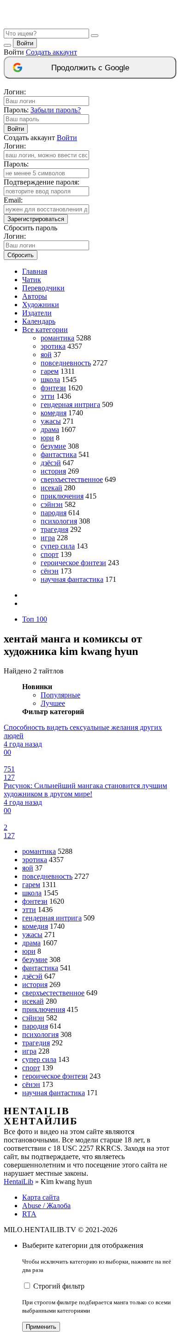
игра (48, 538)
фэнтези (53, 388)
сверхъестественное (72, 479)
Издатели (37, 313)
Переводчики (43, 288)
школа (50, 379)
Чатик (31, 280)
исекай (51, 488)
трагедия (54, 529)
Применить (41, 1326)
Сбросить (20, 255)
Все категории (45, 329)
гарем (50, 371)
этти (47, 396)
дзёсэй (51, 463)
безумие (53, 446)
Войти (25, 43)
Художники (40, 305)
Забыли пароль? (55, 110)
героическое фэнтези (73, 563)
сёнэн (50, 571)
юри (47, 438)
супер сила (58, 546)
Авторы (34, 296)
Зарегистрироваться (35, 219)
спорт (50, 554)
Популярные (60, 695)
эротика (53, 346)
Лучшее (53, 703)
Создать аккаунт (51, 52)
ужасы (51, 421)
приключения (62, 496)
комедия (53, 413)
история (53, 471)
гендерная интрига (70, 404)
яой (46, 354)
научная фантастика (72, 579)
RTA (29, 1214)
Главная (34, 271)
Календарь (38, 321)
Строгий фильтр (58, 1286)
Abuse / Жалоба (46, 1205)
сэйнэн (52, 504)
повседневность (66, 363)
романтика (57, 338)
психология (59, 521)
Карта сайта (41, 1197)
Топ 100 (34, 619)
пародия (53, 513)
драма (50, 429)
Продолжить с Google (90, 67)
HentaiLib (18, 1181)
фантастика (59, 454)
